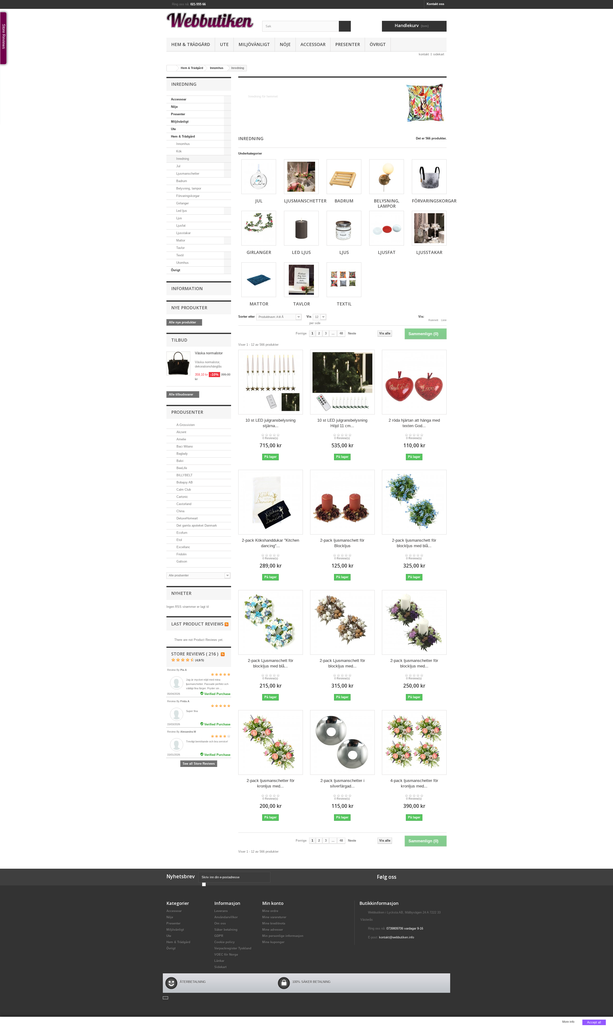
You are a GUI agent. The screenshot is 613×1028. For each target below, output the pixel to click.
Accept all (594, 1022)
